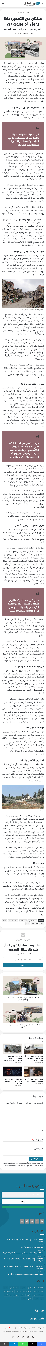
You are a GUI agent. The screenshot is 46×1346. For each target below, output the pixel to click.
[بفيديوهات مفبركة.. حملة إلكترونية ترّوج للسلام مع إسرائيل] (12, 1071)
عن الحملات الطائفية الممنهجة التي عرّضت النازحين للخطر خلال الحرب (13, 1058)
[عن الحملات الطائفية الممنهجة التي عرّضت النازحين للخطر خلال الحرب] (12, 1049)
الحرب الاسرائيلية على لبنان (23, 1291)
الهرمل (28, 1295)
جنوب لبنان (8, 1295)
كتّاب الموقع (37, 1318)
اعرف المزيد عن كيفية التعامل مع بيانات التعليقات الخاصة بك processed (23, 1164)
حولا (16, 920)
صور (42, 1299)
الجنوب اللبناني (32, 920)
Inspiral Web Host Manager (11, 1331)
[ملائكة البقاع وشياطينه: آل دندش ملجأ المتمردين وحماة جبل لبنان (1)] (33, 1049)
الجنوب (23, 1288)
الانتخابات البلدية (38, 1288)
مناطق (27, 923)
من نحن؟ (39, 1310)
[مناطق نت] (32, 4)
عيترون (42, 923)
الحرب (5, 1288)
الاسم (40, 1130)
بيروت (16, 1295)
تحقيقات (19, 12)
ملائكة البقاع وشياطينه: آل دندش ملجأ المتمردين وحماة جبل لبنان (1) (33, 1058)
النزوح (34, 1295)
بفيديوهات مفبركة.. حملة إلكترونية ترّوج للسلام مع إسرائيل (13, 1081)
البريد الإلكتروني (37, 1139)
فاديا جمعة (28, 33)
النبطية (41, 1295)
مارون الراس (34, 923)
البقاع (29, 1288)
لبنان (29, 1299)
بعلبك (22, 1295)
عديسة (4, 920)
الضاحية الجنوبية (8, 1291)
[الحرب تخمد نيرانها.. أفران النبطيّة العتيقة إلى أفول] (33, 1071)
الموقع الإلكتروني (38, 1149)
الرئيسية (25, 12)
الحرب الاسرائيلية (38, 1291)
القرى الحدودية (23, 920)
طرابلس (36, 1299)
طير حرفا (10, 920)
